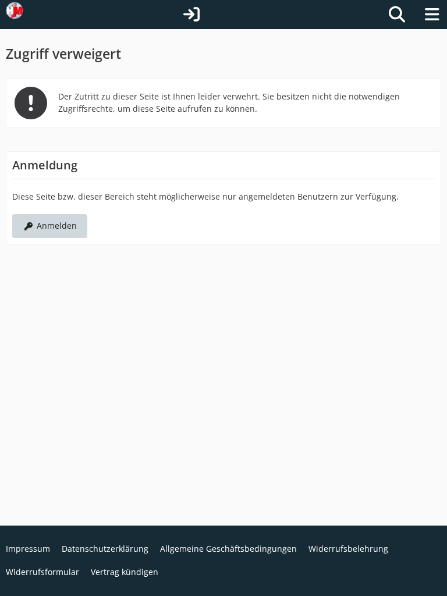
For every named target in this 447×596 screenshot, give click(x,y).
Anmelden (57, 225)
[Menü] (432, 14)
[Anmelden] (191, 14)
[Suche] (397, 14)
